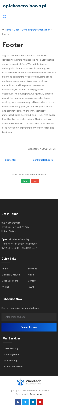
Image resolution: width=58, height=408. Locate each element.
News (31, 274)
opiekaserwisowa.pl (24, 6)
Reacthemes (36, 394)
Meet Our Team (9, 280)
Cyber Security (10, 348)
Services (32, 268)
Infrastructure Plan (13, 366)
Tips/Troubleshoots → (43, 159)
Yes (25, 181)
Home (4, 268)
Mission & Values (10, 274)
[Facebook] (18, 402)
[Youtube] (40, 402)
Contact (32, 280)
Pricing (5, 287)
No (35, 181)
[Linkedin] (33, 402)
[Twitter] (25, 402)
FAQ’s (31, 287)
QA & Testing (10, 360)
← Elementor (9, 159)
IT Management (11, 354)
